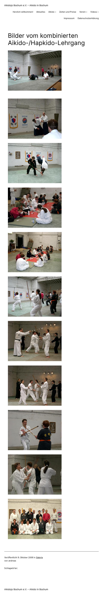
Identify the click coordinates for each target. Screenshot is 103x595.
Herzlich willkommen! (23, 12)
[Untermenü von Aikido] (55, 11)
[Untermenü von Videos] (98, 11)
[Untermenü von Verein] (86, 11)
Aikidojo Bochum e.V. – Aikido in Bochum (26, 5)
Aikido (51, 12)
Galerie (39, 557)
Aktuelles (40, 12)
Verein (82, 12)
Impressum (69, 18)
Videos (93, 12)
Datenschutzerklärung (88, 18)
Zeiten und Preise (67, 12)
